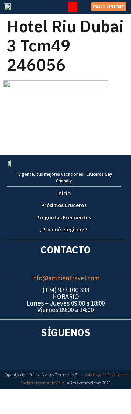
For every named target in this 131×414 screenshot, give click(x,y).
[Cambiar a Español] (69, 396)
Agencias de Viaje (50, 383)
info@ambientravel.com (65, 278)
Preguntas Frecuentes (63, 218)
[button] (72, 7)
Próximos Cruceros (64, 205)
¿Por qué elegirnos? (64, 229)
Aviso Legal (94, 375)
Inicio (64, 193)
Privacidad (116, 375)
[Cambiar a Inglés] (62, 396)
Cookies (27, 383)
